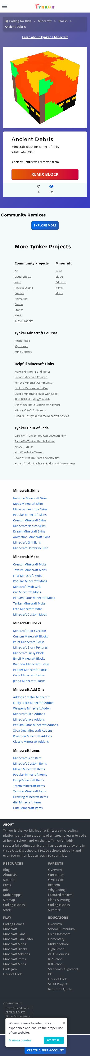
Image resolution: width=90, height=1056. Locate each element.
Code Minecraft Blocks (28, 675)
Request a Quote (60, 989)
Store (7, 910)
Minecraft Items (14, 959)
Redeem (54, 885)
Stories (19, 310)
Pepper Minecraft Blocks (30, 670)
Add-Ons (60, 282)
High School (56, 949)
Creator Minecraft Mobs (30, 564)
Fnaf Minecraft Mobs (27, 576)
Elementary (56, 939)
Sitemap (9, 900)
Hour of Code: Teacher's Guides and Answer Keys (45, 463)
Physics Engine (24, 288)
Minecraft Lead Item (27, 758)
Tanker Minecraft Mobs (29, 603)
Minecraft (45, 21)
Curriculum (56, 875)
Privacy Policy (15, 1012)
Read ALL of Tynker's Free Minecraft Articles (42, 416)
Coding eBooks (14, 905)
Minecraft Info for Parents (31, 410)
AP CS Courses (58, 954)
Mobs (59, 293)
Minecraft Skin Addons (29, 714)
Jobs (6, 890)
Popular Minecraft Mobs (30, 581)
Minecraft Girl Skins (27, 542)
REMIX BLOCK (45, 174)
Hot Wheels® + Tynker (29, 452)
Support (9, 880)
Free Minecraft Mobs (27, 609)
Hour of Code (12, 974)
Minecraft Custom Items (30, 763)
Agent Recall (22, 341)
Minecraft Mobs (14, 944)
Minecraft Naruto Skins (29, 526)
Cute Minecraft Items (28, 808)
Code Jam (10, 969)
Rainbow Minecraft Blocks (31, 664)
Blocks (63, 21)
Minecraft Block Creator (29, 631)
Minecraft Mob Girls (27, 587)
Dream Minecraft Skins (29, 531)
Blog (6, 870)
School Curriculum (61, 929)
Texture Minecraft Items (30, 791)
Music (18, 315)
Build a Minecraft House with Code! (36, 394)
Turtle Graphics (24, 321)
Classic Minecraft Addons (31, 742)
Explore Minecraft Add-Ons (31, 388)
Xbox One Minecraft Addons (33, 730)
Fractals (19, 293)
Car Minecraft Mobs (27, 592)
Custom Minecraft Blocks (30, 636)
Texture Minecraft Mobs (30, 570)
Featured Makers (60, 895)
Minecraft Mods (14, 964)
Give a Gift (55, 880)
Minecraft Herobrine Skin (31, 548)
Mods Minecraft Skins (28, 504)
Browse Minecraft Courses (31, 377)
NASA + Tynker (24, 447)
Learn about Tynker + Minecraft (45, 37)
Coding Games (13, 924)
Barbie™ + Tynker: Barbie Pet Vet (35, 441)
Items (59, 288)
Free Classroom (59, 934)
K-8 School (55, 964)
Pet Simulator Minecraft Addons (35, 725)
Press (7, 885)
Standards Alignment (63, 969)
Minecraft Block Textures (30, 647)
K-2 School (55, 959)
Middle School (58, 944)
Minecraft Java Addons (29, 719)
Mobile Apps (12, 895)
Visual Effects (23, 276)
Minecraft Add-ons (16, 954)
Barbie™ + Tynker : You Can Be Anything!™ (40, 436)
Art (16, 271)
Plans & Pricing (59, 900)
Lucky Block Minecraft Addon (33, 703)
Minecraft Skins (14, 934)
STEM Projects (58, 984)
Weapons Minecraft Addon (32, 708)
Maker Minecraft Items (29, 769)
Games (19, 304)
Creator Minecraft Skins (29, 520)
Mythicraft (21, 346)
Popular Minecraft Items (30, 775)
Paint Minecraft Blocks (28, 642)
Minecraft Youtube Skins (30, 509)
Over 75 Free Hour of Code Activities (37, 458)
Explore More (45, 225)
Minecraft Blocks (15, 949)
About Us (10, 875)
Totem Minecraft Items (29, 786)
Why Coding (57, 890)
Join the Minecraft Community (33, 382)
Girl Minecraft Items (27, 802)
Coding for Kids (20, 21)
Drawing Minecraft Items (30, 797)
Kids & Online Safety (17, 1016)
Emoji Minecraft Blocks (29, 658)
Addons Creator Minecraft (31, 697)
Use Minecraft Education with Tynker (37, 405)
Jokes (18, 282)
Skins (58, 271)
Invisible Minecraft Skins (30, 498)
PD (50, 974)
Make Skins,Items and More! (32, 371)
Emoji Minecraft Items (28, 780)
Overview (55, 870)
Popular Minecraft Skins (30, 515)
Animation (21, 299)
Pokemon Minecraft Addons (32, 736)
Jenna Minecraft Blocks (29, 681)
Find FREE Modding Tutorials (32, 399)
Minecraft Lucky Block (28, 653)
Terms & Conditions (16, 1007)
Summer (54, 910)
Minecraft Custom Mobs (30, 614)
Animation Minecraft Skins (31, 537)
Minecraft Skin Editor (18, 939)
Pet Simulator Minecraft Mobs (34, 598)
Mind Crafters (23, 352)
